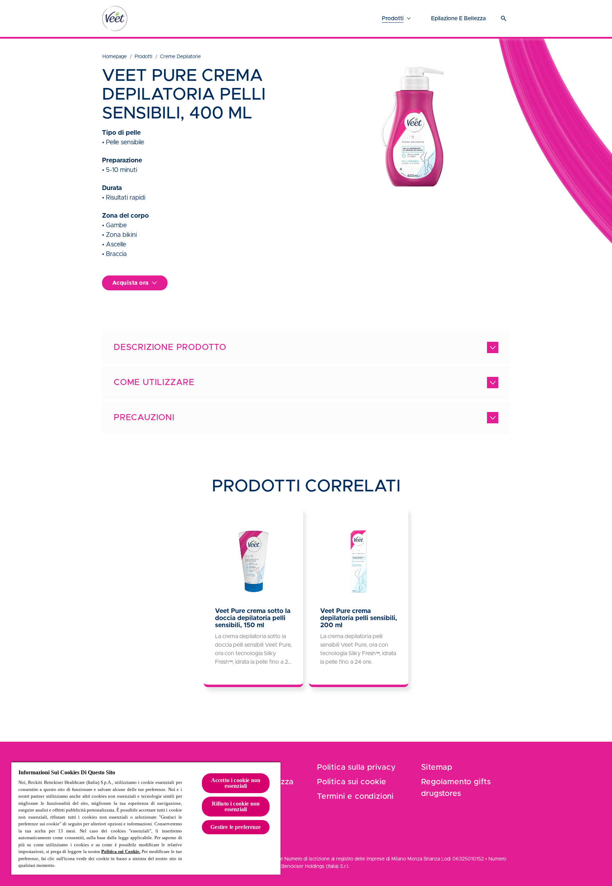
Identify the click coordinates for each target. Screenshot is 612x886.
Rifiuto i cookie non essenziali (236, 806)
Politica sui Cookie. (121, 851)
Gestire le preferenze (235, 827)
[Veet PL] (115, 18)
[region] (145, 818)
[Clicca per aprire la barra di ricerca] (503, 18)
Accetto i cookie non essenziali (235, 783)
